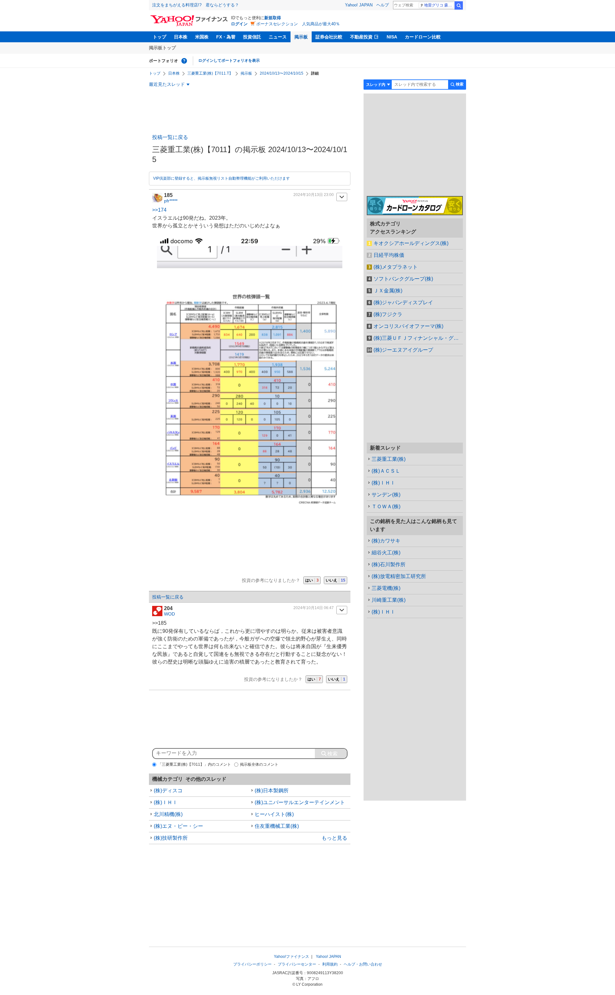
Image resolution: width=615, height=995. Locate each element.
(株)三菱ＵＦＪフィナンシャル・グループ (418, 338)
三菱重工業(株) (389, 459)
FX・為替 (225, 36)
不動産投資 (361, 36)
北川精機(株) (168, 814)
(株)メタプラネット (395, 267)
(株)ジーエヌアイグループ (403, 350)
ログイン (239, 23)
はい (312, 580)
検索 (459, 5)
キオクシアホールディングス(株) (410, 243)
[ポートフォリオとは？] (184, 60)
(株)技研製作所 (171, 838)
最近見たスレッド (167, 84)
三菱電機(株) (386, 588)
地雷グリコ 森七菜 (439, 5)
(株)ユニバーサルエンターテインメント (300, 802)
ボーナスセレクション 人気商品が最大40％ (298, 23)
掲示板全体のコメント (259, 764)
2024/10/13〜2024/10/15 (281, 73)
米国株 (202, 36)
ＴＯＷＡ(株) (386, 506)
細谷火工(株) (386, 552)
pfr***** (170, 201)
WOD (169, 614)
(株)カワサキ (386, 540)
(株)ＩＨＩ (165, 802)
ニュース (278, 36)
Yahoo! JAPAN (359, 5)
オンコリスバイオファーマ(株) (408, 326)
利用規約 (330, 964)
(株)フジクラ (387, 314)
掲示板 (301, 36)
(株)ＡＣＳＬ (386, 471)
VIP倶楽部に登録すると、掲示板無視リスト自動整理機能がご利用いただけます (221, 178)
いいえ (335, 580)
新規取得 (272, 17)
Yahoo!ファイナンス (291, 956)
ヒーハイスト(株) (274, 814)
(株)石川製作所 (389, 564)
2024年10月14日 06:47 (313, 608)
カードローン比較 (423, 36)
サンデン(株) (386, 494)
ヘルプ (382, 5)
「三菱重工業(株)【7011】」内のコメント (194, 764)
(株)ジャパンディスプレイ (403, 302)
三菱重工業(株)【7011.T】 (210, 73)
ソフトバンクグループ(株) (403, 278)
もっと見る (334, 838)
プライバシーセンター (297, 964)
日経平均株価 (388, 255)
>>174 (159, 210)
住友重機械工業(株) (277, 826)
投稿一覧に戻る (170, 137)
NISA (392, 36)
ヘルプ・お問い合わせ (363, 964)
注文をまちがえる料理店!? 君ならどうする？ (195, 5)
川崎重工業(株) (389, 600)
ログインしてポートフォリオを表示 (229, 60)
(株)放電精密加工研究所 (399, 576)
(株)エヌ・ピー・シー (178, 826)
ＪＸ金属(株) (387, 290)
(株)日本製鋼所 (272, 790)
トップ (159, 36)
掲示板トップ (162, 47)
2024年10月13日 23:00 (313, 194)
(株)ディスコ (168, 790)
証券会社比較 (329, 36)
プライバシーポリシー (252, 964)
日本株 (180, 36)
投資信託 (252, 36)
